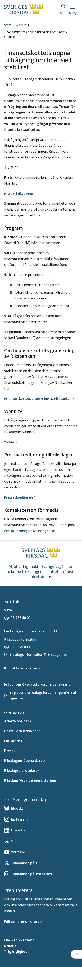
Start (7, 25)
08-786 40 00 (20, 617)
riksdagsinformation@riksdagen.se (38, 654)
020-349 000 (20, 647)
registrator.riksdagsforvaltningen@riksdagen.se (43, 695)
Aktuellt (21, 25)
